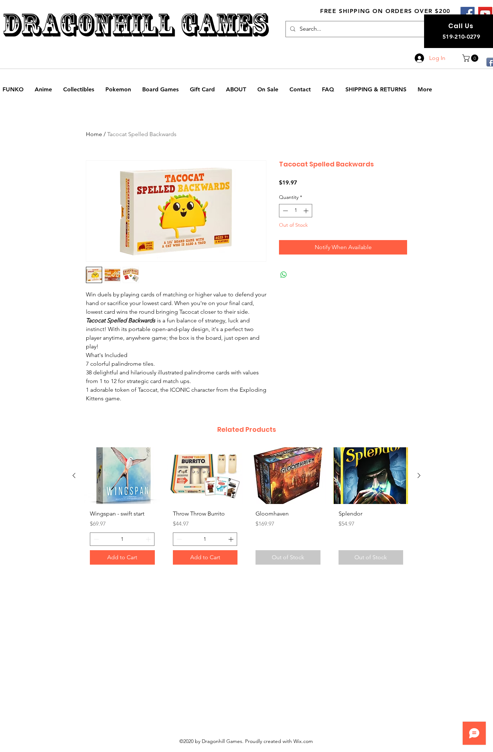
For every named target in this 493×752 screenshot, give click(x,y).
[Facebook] (468, 14)
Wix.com (303, 741)
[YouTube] (485, 14)
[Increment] (306, 210)
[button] (471, 58)
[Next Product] (419, 475)
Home (94, 134)
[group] (246, 508)
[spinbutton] (295, 210)
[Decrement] (284, 210)
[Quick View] (122, 475)
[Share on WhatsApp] (283, 274)
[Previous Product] (74, 475)
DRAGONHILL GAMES (135, 25)
